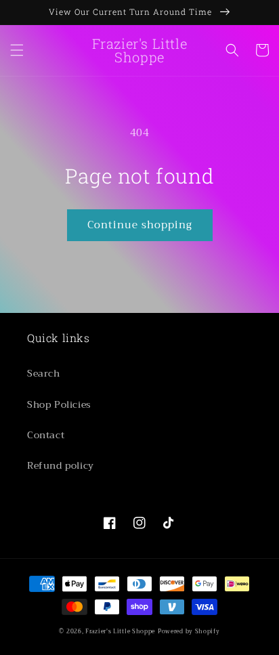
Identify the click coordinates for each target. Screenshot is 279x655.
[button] (17, 50)
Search (43, 373)
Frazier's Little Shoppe (120, 631)
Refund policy (60, 465)
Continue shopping (139, 225)
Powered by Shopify (189, 631)
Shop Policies (59, 404)
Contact (45, 435)
